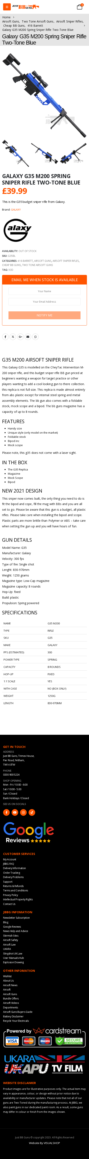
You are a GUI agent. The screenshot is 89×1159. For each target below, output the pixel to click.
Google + (20, 336)
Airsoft (7, 989)
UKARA (7, 949)
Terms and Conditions (15, 890)
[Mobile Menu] (7, 6)
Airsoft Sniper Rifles (66, 260)
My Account (9, 859)
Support (7, 881)
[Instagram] (23, 812)
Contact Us (9, 904)
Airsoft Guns (42, 260)
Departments (10, 1007)
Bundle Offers (11, 998)
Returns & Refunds (13, 886)
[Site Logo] (25, 7)
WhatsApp (35, 336)
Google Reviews (12, 926)
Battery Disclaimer (13, 1016)
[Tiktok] (32, 812)
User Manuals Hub (13, 958)
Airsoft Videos (11, 1003)
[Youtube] (15, 812)
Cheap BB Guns (11, 265)
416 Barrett (25, 260)
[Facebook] (6, 812)
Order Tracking (11, 873)
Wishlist (7, 976)
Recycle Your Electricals (16, 1021)
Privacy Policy (10, 895)
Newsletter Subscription (16, 917)
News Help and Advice (15, 931)
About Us (8, 980)
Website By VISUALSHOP (44, 1143)
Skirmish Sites (10, 935)
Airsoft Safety (10, 940)
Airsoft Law (9, 944)
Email (28, 336)
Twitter (13, 336)
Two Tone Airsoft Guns (37, 265)
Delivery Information (14, 868)
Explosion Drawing (13, 962)
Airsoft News (10, 985)
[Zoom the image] (29, 823)
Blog (5, 922)
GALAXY (16, 209)
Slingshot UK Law (12, 953)
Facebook (5, 336)
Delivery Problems (13, 877)
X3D (10, 269)
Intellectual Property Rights (18, 899)
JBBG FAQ (8, 864)
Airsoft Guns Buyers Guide (17, 1012)
